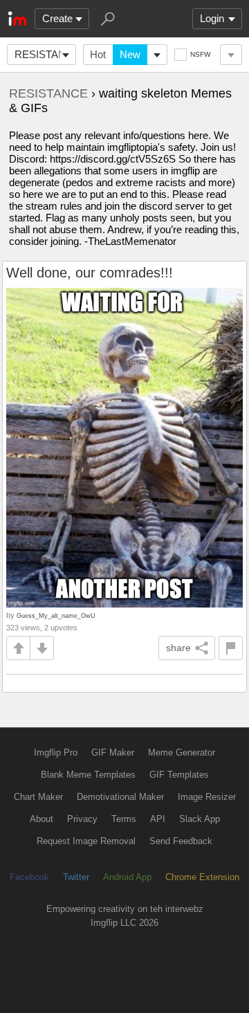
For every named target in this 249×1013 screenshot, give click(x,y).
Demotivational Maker (120, 797)
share (178, 647)
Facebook (29, 877)
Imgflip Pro (55, 752)
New (130, 54)
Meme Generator (181, 752)
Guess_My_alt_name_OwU (56, 615)
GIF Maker (112, 752)
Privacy (82, 819)
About (41, 819)
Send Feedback (180, 841)
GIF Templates (179, 774)
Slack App (199, 819)
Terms (123, 819)
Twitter (76, 877)
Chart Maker (38, 797)
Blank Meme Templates (88, 774)
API (157, 819)
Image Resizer (207, 797)
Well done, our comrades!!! (89, 272)
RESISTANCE (45, 54)
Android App (127, 877)
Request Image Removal (86, 841)
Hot (98, 54)
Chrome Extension (202, 877)
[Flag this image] (231, 648)
